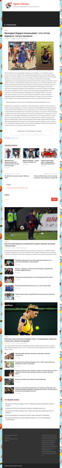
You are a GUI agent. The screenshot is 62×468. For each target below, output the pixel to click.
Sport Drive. (21, 4)
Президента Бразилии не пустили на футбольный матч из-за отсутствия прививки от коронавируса (33, 260)
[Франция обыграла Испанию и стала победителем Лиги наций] (9, 282)
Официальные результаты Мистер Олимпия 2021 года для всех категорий (12, 163)
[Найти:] (31, 199)
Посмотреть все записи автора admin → (17, 187)
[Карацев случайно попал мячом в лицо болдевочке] (9, 384)
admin (13, 38)
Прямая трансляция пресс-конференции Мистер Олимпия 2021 (48, 162)
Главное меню (11, 25)
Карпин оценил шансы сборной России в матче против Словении (35, 294)
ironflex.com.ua (14, 138)
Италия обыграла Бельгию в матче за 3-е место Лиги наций (33, 285)
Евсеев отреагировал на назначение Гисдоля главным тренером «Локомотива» (27, 415)
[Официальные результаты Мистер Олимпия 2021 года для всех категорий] (13, 158)
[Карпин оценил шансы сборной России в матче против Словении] (9, 299)
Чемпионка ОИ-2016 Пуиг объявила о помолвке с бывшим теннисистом (25, 408)
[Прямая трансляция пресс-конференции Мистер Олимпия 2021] (49, 158)
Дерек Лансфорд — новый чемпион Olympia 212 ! (31, 161)
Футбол (6, 241)
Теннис (6, 336)
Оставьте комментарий (21, 38)
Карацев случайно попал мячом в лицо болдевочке (30, 379)
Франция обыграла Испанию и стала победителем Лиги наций (34, 277)
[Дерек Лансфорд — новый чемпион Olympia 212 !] (31, 158)
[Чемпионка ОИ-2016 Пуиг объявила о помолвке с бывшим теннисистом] (9, 359)
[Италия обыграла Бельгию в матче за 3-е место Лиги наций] (9, 291)
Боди (6, 30)
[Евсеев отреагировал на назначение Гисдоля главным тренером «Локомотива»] (31, 240)
